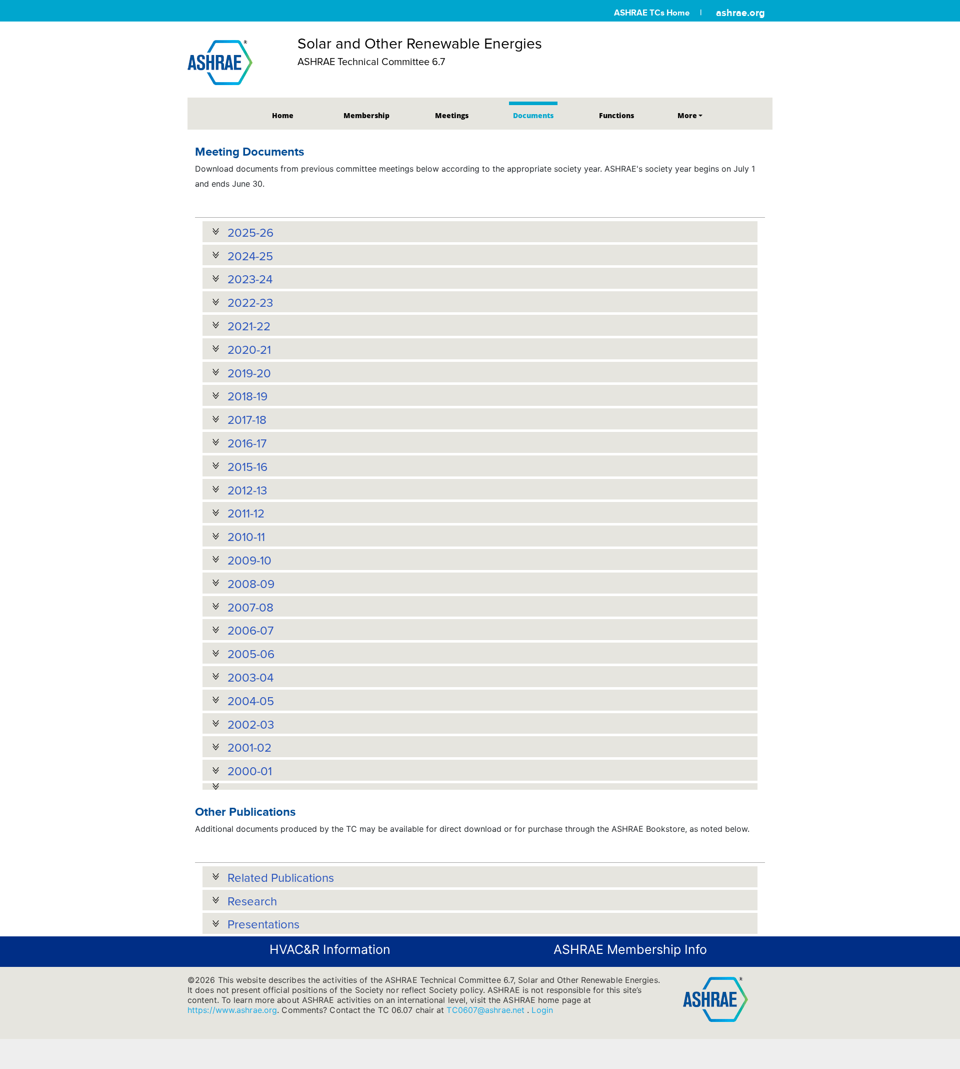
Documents (533, 115)
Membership (367, 115)
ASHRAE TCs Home (652, 13)
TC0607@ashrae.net (486, 1010)
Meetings (451, 115)
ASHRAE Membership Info (630, 949)
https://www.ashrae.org (232, 1010)
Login (542, 1010)
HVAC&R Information (330, 949)
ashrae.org (740, 12)
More (687, 115)
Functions (616, 115)
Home (283, 115)
